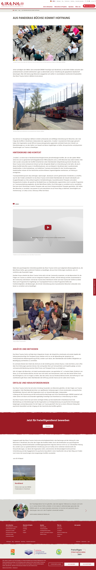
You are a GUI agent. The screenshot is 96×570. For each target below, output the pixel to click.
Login (88, 541)
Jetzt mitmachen (48, 6)
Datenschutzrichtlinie (7, 567)
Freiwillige (25, 528)
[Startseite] (12, 4)
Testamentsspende (43, 528)
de (52, 1)
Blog (62, 1)
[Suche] (95, 1)
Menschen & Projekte (60, 6)
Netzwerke (59, 526)
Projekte (24, 532)
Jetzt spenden (90, 6)
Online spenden (43, 526)
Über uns (78, 6)
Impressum (15, 567)
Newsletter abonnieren (79, 1)
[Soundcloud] (91, 1)
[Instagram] (87, 1)
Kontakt (58, 536)
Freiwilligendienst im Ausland (11, 526)
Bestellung (72, 1)
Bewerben (48, 426)
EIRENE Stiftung (43, 534)
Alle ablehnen (71, 564)
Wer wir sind (59, 528)
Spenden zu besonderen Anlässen (46, 532)
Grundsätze (59, 530)
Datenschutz (59, 534)
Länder (24, 530)
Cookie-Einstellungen (56, 564)
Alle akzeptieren (87, 564)
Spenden (71, 6)
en (55, 1)
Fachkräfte (25, 526)
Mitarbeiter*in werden (10, 530)
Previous (10, 510)
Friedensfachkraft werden (11, 528)
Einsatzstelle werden (10, 536)
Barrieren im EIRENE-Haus (62, 532)
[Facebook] (85, 1)
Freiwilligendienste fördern (45, 530)
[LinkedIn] (93, 1)
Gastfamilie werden (9, 534)
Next (86, 510)
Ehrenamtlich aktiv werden (11, 532)
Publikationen (67, 1)
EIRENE (15, 10)
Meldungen (59, 1)
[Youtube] (89, 1)
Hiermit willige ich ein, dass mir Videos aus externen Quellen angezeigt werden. (48, 237)
